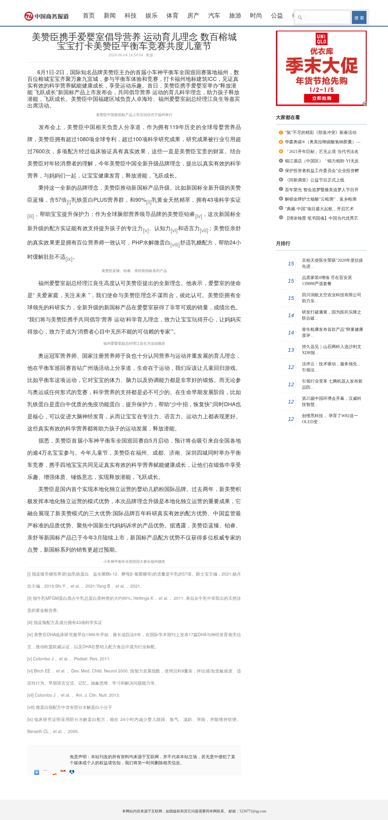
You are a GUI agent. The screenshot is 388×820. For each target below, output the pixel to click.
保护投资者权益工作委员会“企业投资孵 (322, 170)
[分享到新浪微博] (54, 772)
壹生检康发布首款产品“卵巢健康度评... (332, 332)
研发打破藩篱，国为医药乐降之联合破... (331, 315)
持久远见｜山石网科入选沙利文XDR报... (331, 349)
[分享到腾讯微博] (63, 772)
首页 (89, 15)
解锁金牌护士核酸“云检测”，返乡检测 (320, 199)
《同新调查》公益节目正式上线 (314, 180)
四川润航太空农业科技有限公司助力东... (331, 298)
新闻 (110, 15)
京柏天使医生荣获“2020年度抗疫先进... (332, 263)
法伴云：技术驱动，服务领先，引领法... (331, 367)
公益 (277, 15)
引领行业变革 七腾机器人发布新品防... (332, 384)
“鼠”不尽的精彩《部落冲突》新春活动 (320, 132)
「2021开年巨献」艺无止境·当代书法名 (322, 151)
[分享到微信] (80, 772)
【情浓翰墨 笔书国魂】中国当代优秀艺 (321, 218)
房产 (193, 15)
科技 (131, 15)
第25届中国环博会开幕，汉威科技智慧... (331, 401)
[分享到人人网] (72, 772)
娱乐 (152, 15)
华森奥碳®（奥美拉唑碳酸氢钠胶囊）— (322, 142)
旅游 (235, 15)
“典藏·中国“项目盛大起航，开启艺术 (319, 209)
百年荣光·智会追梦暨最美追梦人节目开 (322, 190)
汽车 (214, 15)
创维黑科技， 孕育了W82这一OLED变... (330, 418)
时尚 (256, 15)
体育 (172, 15)
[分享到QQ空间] (45, 772)
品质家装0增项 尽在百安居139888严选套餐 (327, 280)
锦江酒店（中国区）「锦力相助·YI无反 (322, 161)
